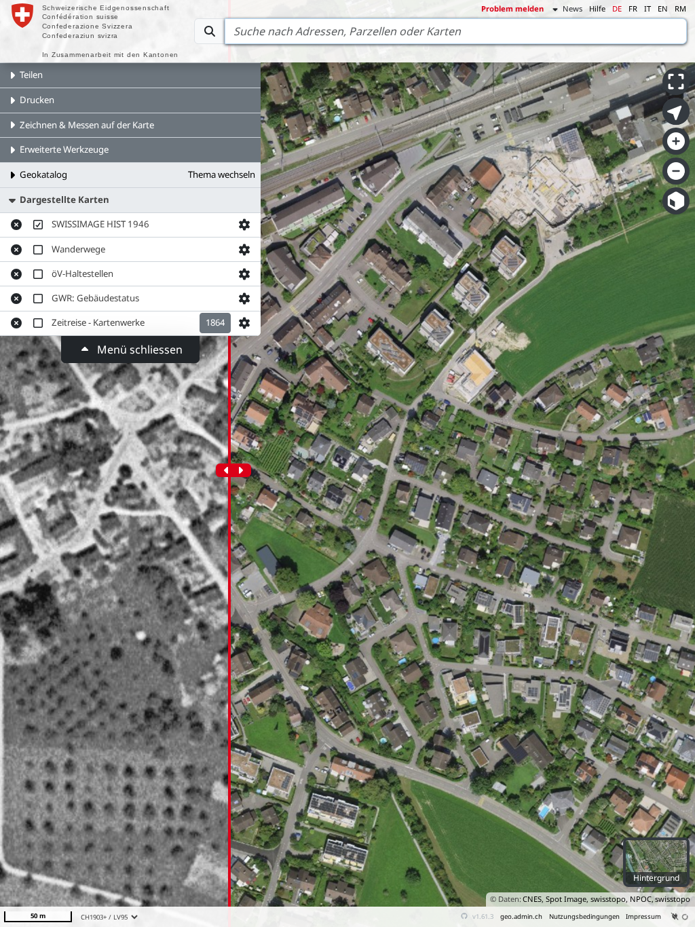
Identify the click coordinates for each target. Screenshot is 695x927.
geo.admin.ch (521, 916)
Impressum (643, 916)
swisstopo (672, 899)
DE (617, 8)
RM (680, 8)
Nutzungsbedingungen (584, 916)
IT (647, 8)
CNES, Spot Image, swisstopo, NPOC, (588, 899)
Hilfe (597, 8)
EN (663, 8)
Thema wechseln (221, 174)
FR (632, 8)
